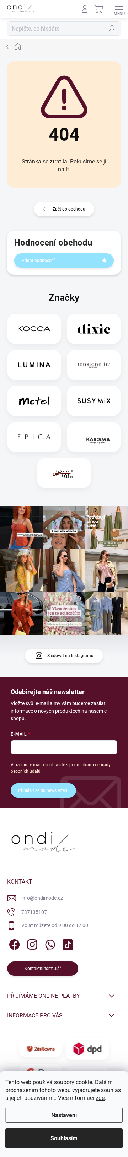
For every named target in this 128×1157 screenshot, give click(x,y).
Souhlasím (64, 1138)
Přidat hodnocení (38, 260)
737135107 (34, 912)
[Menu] (119, 9)
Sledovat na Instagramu (70, 655)
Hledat (111, 28)
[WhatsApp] (49, 943)
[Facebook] (13, 943)
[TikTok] (66, 943)
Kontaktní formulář (43, 968)
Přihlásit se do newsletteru (43, 790)
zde (100, 1098)
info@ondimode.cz (42, 898)
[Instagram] (31, 943)
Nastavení (64, 1115)
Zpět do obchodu (69, 209)
